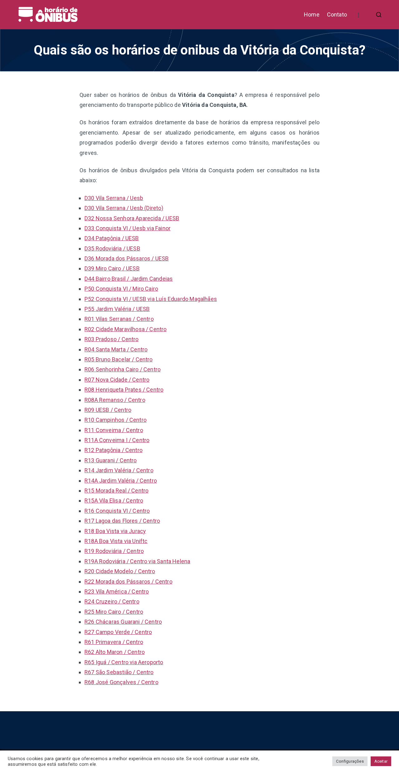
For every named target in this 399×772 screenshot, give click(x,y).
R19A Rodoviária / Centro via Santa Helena (137, 561)
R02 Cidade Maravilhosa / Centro (125, 329)
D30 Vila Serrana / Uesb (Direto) (123, 208)
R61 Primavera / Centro (113, 642)
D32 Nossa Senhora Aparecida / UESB (131, 218)
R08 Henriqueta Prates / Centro (123, 389)
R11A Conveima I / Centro (116, 440)
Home (312, 14)
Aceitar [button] (380, 761)
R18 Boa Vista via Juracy (115, 531)
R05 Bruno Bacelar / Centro (118, 359)
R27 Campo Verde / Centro (118, 632)
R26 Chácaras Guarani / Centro (123, 621)
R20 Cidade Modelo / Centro (119, 571)
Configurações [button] (349, 761)
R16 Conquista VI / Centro (117, 511)
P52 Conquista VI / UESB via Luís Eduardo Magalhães (150, 299)
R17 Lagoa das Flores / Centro (122, 520)
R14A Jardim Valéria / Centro (120, 480)
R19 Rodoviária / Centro (114, 551)
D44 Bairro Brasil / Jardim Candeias (128, 278)
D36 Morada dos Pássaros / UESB (126, 258)
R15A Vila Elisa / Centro (113, 500)
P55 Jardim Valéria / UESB (117, 309)
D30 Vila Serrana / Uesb (113, 198)
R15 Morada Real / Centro (116, 490)
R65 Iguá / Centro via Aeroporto (123, 662)
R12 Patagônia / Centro (113, 450)
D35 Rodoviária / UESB (112, 248)
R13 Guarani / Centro (110, 460)
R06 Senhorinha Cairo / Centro (122, 369)
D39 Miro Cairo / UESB (112, 268)
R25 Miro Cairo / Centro (113, 611)
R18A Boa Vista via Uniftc (116, 541)
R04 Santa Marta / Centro (115, 349)
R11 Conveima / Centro (113, 430)
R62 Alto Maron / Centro (114, 652)
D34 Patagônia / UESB (111, 238)
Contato (337, 14)
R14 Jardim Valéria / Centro (118, 470)
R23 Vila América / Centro (116, 591)
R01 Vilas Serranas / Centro (119, 319)
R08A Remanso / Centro (114, 400)
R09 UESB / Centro (107, 410)
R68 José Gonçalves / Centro (121, 682)
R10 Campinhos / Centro (115, 420)
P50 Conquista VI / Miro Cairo (121, 288)
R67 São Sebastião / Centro (119, 672)
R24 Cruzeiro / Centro (111, 601)
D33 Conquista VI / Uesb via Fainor (127, 228)
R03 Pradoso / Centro (111, 339)
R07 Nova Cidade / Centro (116, 379)
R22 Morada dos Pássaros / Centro (128, 581)
